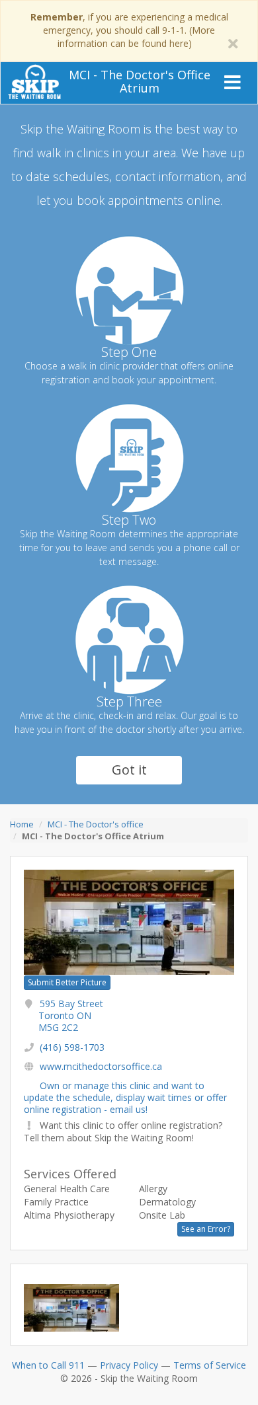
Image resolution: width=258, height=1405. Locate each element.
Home (22, 824)
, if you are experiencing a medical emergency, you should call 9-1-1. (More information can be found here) (129, 30)
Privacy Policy (129, 1365)
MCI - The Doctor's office (96, 824)
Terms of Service (209, 1365)
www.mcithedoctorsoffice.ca (101, 1066)
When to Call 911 (48, 1365)
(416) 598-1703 (72, 1047)
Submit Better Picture (67, 982)
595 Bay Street (70, 1015)
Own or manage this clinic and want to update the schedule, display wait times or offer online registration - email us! (125, 1097)
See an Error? (205, 1228)
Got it (129, 769)
